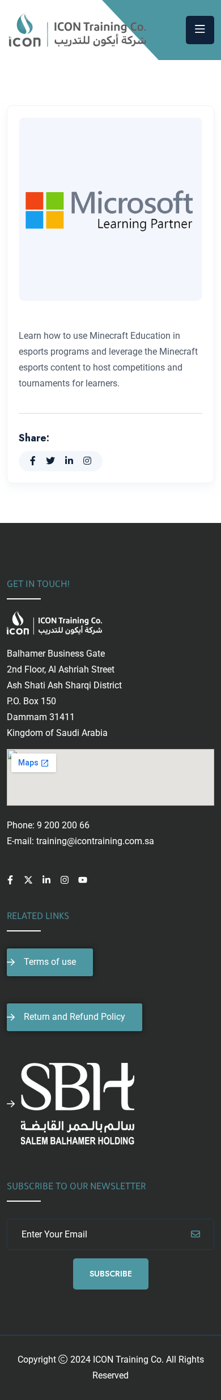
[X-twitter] (28, 880)
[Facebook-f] (10, 880)
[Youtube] (83, 880)
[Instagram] (65, 880)
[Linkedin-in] (46, 880)
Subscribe (111, 1273)
